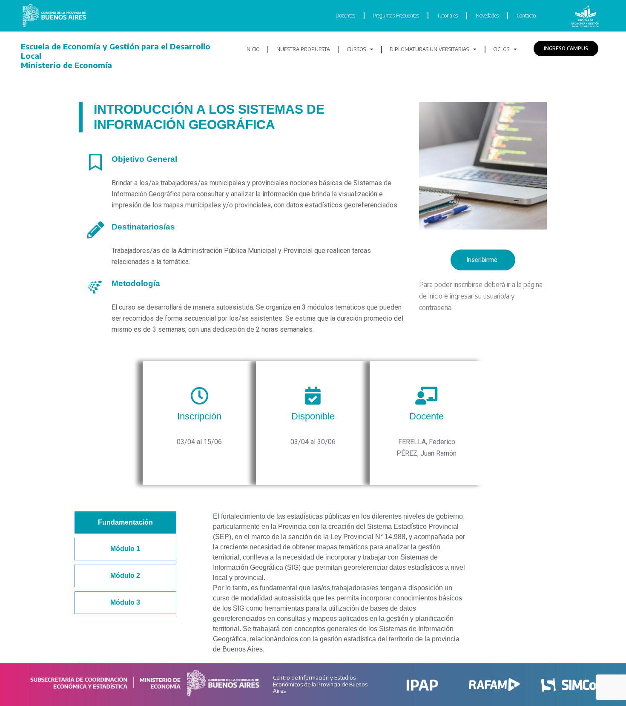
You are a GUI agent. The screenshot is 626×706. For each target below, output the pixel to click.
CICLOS (501, 49)
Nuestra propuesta (303, 49)
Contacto (526, 15)
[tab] (125, 522)
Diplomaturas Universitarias (429, 49)
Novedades (487, 15)
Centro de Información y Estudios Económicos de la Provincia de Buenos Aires (320, 684)
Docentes (345, 15)
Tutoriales (447, 15)
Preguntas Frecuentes (396, 15)
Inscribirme (481, 260)
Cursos (356, 49)
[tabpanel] (382, 582)
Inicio (252, 49)
